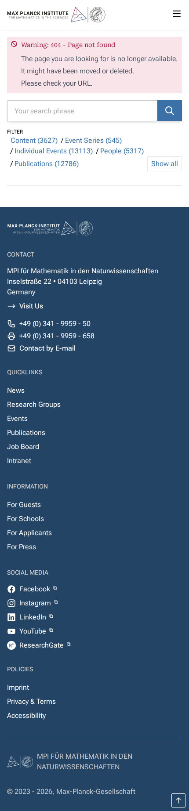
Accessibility (26, 715)
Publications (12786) (47, 163)
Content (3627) (34, 140)
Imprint (18, 687)
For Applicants (29, 533)
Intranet (19, 460)
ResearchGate (42, 645)
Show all (164, 163)
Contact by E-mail (47, 348)
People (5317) (122, 151)
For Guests (24, 504)
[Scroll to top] (178, 800)
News (16, 390)
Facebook (35, 589)
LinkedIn (33, 617)
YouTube (33, 631)
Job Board (23, 446)
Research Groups (34, 404)
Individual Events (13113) (54, 151)
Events (17, 418)
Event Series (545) (93, 140)
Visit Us (31, 306)
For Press (21, 547)
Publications (26, 432)
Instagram (36, 603)
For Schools (25, 518)
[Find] (169, 110)
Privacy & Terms (31, 701)
